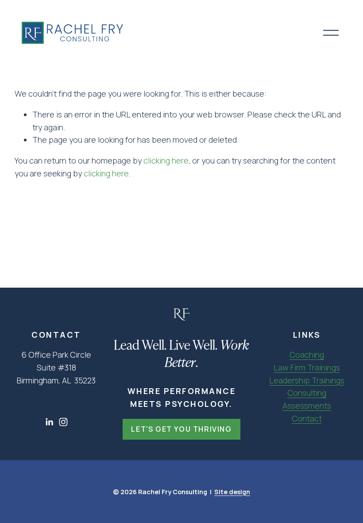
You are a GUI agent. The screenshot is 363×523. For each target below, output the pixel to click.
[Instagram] (63, 422)
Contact (307, 418)
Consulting (306, 392)
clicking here (166, 160)
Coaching (307, 354)
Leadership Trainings (306, 380)
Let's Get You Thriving (181, 429)
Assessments (306, 405)
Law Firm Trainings (307, 367)
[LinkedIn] (49, 422)
